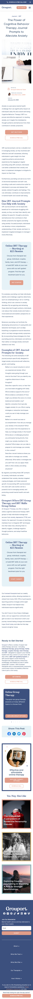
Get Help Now (16, 132)
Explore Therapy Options (16, 780)
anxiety (13, 517)
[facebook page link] (4, 913)
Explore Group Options (16, 716)
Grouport (5, 645)
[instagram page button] (8, 913)
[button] (30, 7)
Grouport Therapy (9, 509)
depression (19, 517)
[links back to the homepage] (16, 909)
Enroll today (10, 624)
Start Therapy (16, 579)
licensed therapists (10, 593)
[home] (6, 7)
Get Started (21, 7)
